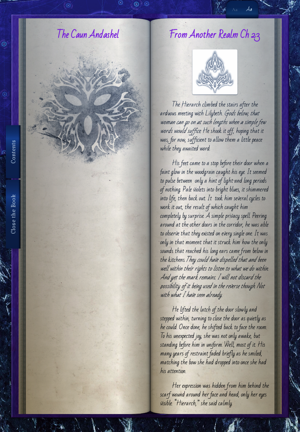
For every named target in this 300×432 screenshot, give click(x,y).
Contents (13, 152)
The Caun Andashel (88, 35)
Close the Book (13, 214)
